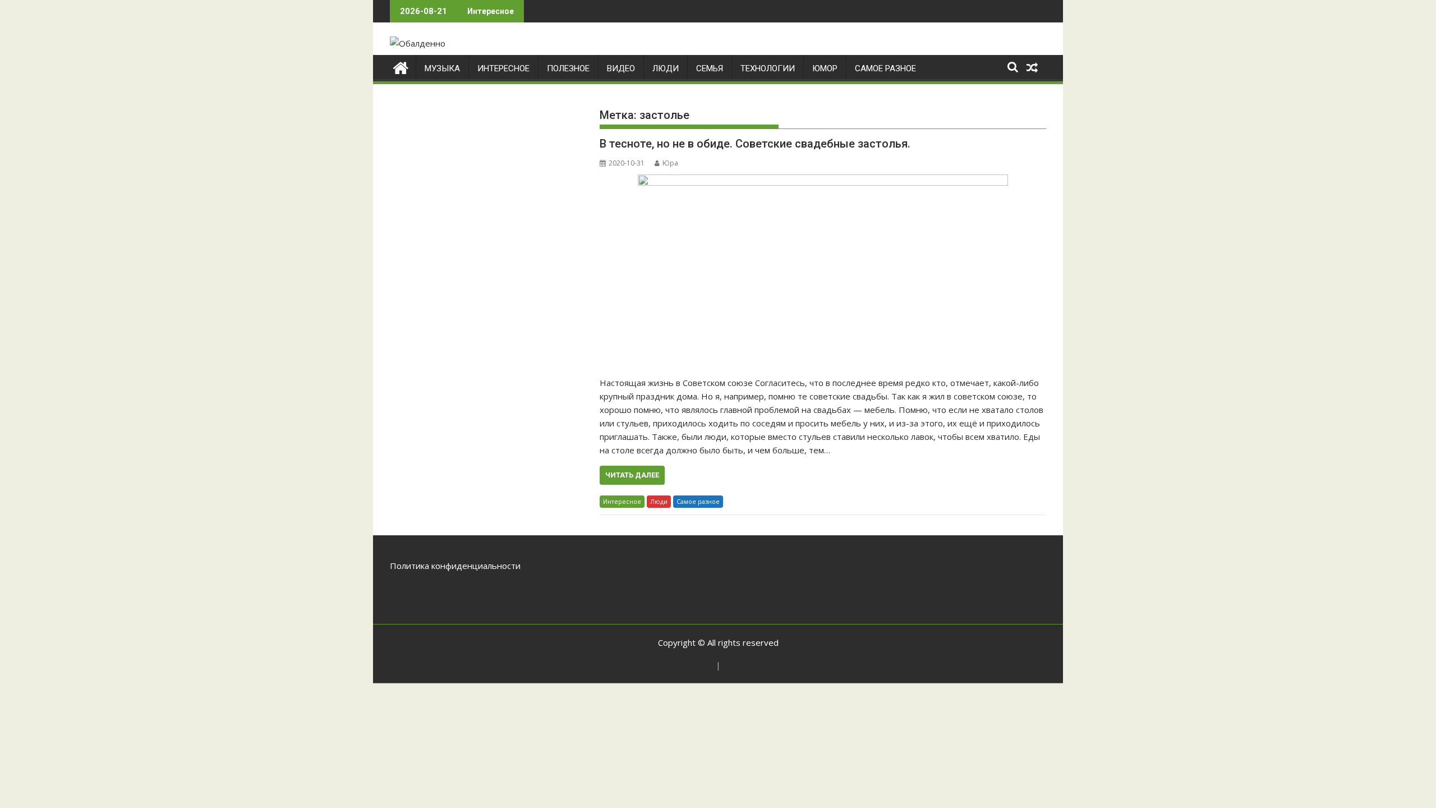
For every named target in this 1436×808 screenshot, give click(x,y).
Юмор (824, 68)
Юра (670, 163)
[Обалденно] (401, 66)
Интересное (503, 68)
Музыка (442, 68)
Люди (665, 68)
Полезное (568, 68)
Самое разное (885, 68)
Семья (709, 68)
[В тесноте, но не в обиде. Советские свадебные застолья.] (823, 269)
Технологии (767, 68)
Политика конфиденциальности (455, 565)
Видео (621, 68)
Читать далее (632, 475)
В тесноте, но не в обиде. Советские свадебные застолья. (755, 143)
